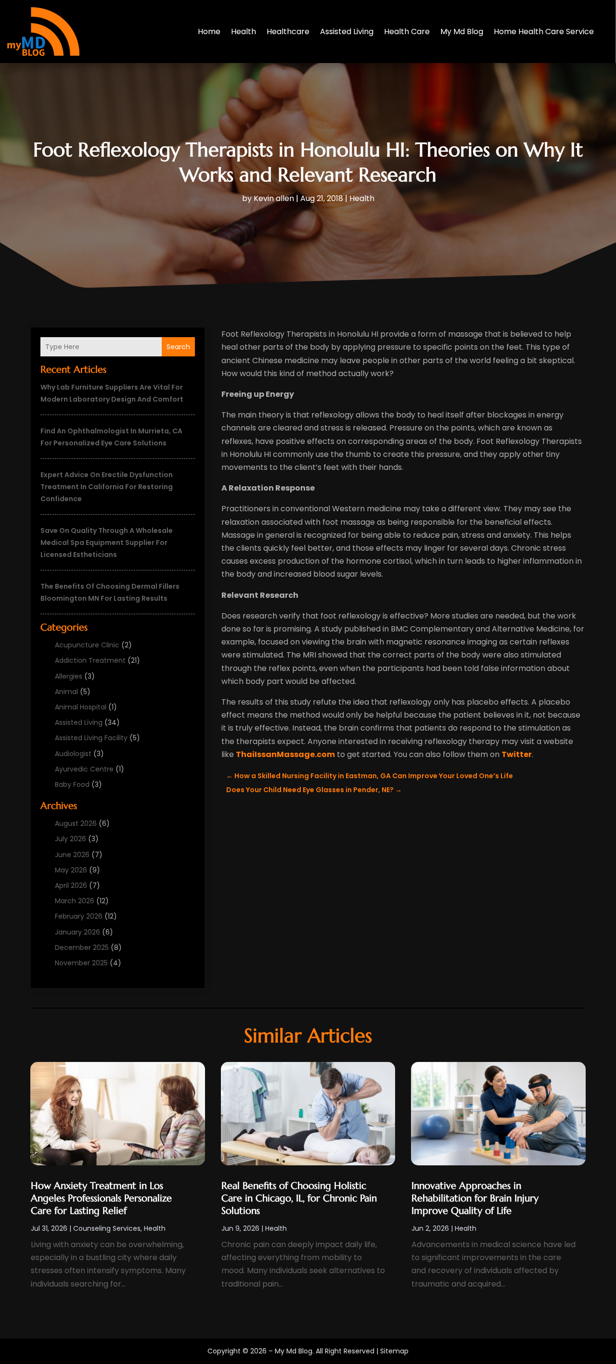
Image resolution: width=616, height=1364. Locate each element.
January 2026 (77, 932)
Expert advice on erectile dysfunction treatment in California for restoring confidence (106, 487)
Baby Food (72, 784)
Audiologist (73, 753)
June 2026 (72, 854)
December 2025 (82, 947)
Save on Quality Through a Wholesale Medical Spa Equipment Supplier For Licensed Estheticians (106, 542)
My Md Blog (461, 31)
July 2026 (70, 839)
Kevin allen (274, 198)
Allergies (68, 676)
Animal (66, 691)
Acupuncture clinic (87, 645)
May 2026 (71, 870)
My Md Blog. (294, 1351)
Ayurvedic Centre (84, 769)
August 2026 (76, 823)
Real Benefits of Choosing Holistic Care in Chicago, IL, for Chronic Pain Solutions (299, 1198)
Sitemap (394, 1351)
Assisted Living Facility (91, 738)
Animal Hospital (80, 707)
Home (209, 31)
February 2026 (79, 916)
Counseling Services (107, 1228)
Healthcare (288, 31)
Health (243, 31)
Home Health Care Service (544, 31)
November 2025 (81, 963)
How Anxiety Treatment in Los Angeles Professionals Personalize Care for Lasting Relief (101, 1198)
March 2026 (74, 901)
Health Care (407, 31)
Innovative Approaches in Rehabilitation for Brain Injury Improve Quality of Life (475, 1198)
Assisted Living (346, 31)
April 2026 (71, 885)
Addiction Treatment (90, 660)
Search (178, 347)
